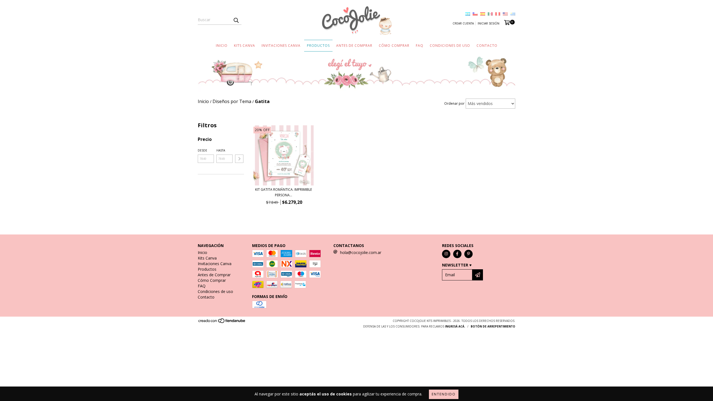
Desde (202, 150)
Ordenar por (454, 103)
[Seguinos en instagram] (446, 254)
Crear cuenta (463, 23)
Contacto (487, 45)
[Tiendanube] (222, 322)
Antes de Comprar (354, 45)
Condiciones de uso (450, 45)
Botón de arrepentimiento (493, 326)
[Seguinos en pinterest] (468, 254)
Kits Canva (244, 45)
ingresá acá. (455, 326)
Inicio (222, 45)
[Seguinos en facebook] (457, 254)
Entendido (444, 394)
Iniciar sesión (488, 23)
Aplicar (239, 159)
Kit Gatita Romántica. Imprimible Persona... (283, 192)
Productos (318, 45)
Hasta (220, 150)
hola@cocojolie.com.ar (360, 252)
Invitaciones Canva (281, 45)
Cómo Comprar (394, 45)
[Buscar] (235, 20)
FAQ (419, 45)
